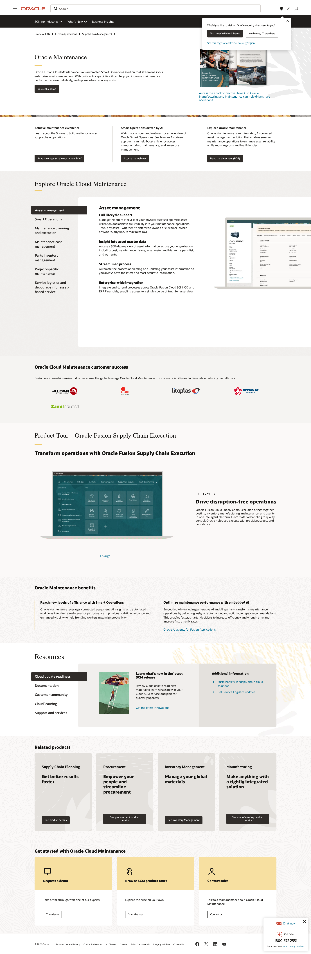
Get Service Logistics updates (236, 692)
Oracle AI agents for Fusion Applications (189, 629)
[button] (15, 8)
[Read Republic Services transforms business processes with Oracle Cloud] (246, 391)
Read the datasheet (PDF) (225, 158)
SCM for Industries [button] (46, 21)
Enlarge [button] (106, 556)
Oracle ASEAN (42, 34)
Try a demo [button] (52, 914)
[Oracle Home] (33, 8)
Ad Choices (110, 944)
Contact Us (178, 944)
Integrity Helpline (161, 944)
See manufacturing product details (247, 819)
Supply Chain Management (97, 34)
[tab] (59, 210)
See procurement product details (124, 819)
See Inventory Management (184, 820)
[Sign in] (289, 8)
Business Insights (103, 21)
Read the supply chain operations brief (59, 158)
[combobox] (155, 8)
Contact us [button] (216, 914)
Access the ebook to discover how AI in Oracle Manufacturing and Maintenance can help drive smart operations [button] (234, 96)
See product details (56, 820)
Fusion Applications (66, 34)
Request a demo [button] (46, 89)
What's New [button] (75, 21)
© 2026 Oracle (42, 944)
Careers (123, 944)
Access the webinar (135, 158)
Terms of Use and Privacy (68, 944)
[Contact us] (296, 8)
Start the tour (135, 914)
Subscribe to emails (140, 944)
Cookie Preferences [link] (93, 944)
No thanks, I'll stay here (262, 33)
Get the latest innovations (152, 707)
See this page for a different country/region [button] (231, 43)
